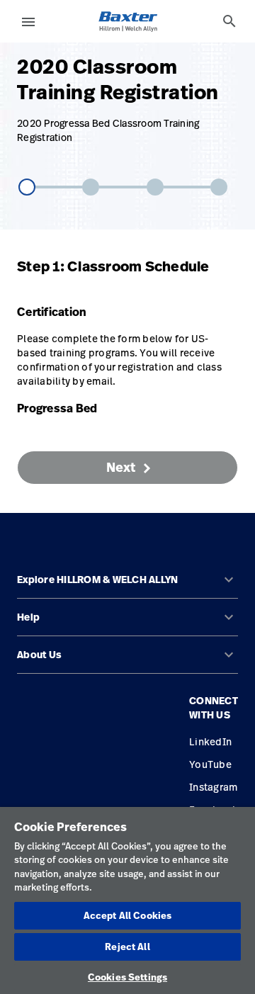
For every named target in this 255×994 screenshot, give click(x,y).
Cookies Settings (127, 977)
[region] (127, 900)
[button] (127, 585)
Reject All (127, 946)
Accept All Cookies (127, 915)
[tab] (229, 21)
